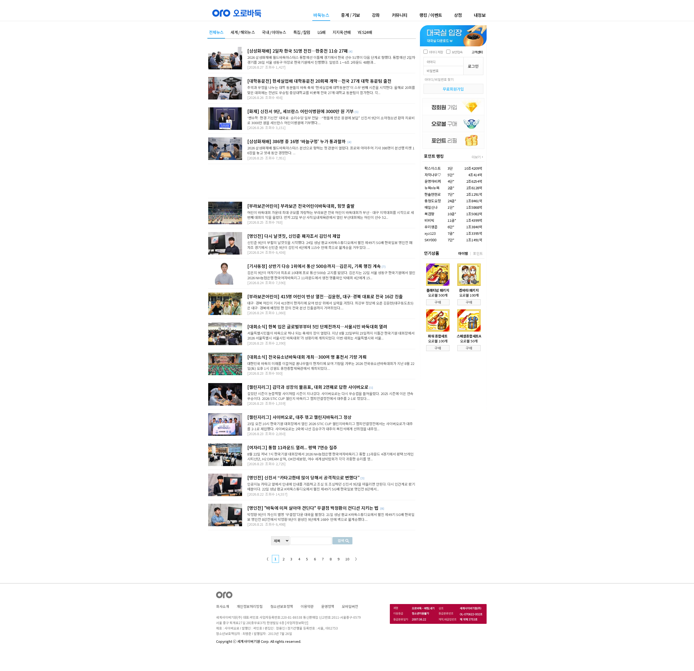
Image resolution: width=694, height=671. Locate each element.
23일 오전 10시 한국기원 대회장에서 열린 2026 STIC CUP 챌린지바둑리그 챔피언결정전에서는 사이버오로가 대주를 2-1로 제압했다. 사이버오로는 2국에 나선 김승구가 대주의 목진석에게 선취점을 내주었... (330, 426)
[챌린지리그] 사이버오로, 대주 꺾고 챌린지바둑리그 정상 (299, 417)
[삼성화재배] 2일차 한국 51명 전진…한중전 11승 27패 (297, 50)
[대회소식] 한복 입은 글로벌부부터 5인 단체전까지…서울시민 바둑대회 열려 (317, 326)
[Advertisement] (311, 181)
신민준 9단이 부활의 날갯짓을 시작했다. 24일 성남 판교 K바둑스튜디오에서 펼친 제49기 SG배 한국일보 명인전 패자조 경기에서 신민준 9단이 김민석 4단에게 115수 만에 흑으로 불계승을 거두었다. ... (329, 245)
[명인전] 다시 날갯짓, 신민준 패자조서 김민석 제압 (293, 236)
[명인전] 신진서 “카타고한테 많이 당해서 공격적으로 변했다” (303, 477)
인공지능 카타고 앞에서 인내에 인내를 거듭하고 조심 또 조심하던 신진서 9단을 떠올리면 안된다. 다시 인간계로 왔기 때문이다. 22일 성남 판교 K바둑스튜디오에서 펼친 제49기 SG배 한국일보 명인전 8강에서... (331, 486)
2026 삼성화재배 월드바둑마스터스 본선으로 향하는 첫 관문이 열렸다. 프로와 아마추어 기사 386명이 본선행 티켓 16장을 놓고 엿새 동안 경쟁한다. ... (331, 150)
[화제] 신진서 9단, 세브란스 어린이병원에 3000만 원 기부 (300, 111)
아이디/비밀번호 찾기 (439, 79)
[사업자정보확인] (296, 622)
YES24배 (365, 32)
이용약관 (307, 606)
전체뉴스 (216, 32)
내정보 (480, 14)
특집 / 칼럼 (301, 32)
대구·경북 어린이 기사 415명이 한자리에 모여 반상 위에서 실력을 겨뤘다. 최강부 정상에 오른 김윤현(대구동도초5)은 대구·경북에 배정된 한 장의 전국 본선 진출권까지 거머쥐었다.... (330, 305)
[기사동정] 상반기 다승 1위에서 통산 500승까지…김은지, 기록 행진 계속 (314, 266)
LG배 (321, 32)
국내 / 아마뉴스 (274, 32)
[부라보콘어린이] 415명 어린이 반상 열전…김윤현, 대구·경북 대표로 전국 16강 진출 (325, 296)
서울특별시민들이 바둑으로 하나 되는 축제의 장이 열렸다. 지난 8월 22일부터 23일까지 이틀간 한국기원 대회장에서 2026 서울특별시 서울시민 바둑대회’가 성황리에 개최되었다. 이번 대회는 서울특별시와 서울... (331, 335)
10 (347, 558)
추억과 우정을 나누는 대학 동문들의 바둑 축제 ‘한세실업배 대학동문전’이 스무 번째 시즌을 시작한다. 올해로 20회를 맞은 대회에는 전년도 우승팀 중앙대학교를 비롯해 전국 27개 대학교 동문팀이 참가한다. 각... (331, 90)
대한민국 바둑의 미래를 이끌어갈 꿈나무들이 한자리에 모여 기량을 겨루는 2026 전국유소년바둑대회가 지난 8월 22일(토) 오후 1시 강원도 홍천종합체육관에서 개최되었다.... (330, 366)
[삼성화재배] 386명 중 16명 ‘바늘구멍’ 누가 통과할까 (297, 141)
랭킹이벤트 (430, 14)
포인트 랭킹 (434, 156)
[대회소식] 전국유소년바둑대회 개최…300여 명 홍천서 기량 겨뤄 (307, 357)
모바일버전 (350, 606)
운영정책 (327, 606)
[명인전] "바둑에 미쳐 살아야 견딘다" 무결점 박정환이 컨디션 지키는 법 (313, 508)
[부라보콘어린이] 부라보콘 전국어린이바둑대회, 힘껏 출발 (301, 206)
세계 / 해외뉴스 (242, 32)
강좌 (376, 14)
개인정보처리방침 (250, 606)
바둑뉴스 (321, 15)
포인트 (478, 253)
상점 (458, 14)
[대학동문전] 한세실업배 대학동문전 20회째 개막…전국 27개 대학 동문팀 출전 (319, 81)
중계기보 (350, 14)
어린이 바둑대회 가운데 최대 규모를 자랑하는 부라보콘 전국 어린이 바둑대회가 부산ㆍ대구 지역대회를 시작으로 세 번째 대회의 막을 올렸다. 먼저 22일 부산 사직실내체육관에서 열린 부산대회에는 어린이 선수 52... (330, 215)
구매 (438, 302)
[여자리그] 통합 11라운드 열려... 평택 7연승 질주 (292, 447)
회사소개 (222, 606)
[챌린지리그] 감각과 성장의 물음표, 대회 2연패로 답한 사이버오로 (307, 387)
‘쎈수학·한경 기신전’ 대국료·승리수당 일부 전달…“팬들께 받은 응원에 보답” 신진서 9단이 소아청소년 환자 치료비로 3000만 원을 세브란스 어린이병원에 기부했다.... (331, 120)
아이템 (463, 253)
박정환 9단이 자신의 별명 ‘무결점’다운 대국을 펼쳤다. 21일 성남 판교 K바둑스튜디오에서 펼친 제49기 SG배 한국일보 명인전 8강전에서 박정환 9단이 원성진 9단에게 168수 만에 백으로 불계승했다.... (331, 517)
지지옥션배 (342, 32)
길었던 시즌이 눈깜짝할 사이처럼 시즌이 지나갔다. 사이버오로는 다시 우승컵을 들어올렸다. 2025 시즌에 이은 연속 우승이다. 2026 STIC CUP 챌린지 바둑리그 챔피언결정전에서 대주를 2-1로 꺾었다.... (330, 396)
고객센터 (477, 52)
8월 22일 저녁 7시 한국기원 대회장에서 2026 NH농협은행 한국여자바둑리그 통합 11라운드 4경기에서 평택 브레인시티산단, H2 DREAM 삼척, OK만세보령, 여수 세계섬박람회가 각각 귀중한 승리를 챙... (330, 456)
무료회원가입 (453, 89)
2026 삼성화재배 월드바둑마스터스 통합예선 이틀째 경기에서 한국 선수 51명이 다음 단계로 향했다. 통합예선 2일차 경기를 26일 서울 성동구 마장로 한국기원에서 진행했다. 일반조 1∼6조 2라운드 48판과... (331, 60)
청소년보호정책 (281, 606)
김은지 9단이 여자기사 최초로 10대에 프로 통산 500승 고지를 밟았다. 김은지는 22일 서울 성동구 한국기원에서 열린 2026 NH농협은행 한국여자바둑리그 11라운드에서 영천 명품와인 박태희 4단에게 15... (331, 275)
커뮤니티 (399, 14)
